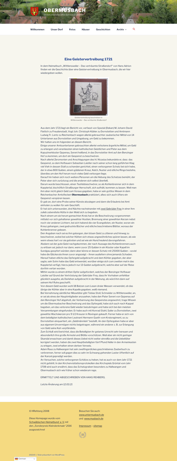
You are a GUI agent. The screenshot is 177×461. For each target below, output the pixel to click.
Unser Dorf (57, 29)
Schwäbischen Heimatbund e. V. (46, 422)
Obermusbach (65, 10)
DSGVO (32, 455)
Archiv (120, 29)
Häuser (86, 29)
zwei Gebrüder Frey (111, 208)
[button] (134, 29)
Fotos (72, 29)
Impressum (85, 425)
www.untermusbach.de (91, 414)
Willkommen (37, 29)
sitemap (97, 425)
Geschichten (103, 29)
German (22, 459)
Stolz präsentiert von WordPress (51, 455)
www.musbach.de (93, 418)
